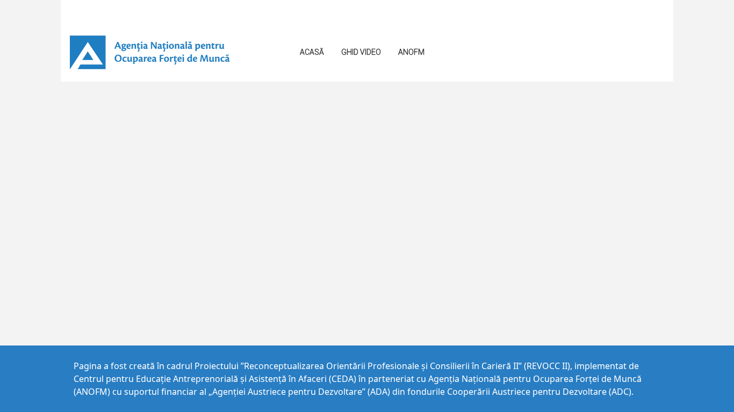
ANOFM (411, 52)
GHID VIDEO (361, 52)
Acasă (312, 52)
